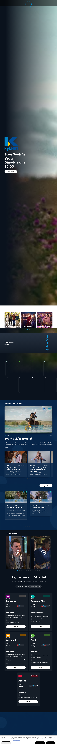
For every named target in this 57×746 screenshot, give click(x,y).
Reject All (50, 743)
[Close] (54, 737)
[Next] (49, 552)
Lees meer (11, 169)
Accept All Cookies (40, 743)
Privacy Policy (16, 740)
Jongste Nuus (45, 486)
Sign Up (16, 626)
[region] (28, 740)
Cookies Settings (6, 743)
